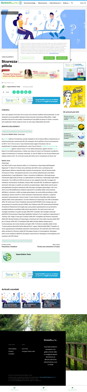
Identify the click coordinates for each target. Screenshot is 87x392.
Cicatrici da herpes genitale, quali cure (10, 305)
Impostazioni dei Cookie (27, 58)
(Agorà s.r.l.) (51, 377)
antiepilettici (6, 149)
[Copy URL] (29, 92)
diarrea (55, 149)
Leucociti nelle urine (69, 151)
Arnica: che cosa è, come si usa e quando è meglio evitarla (70, 126)
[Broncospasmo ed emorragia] (31, 299)
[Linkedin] (26, 92)
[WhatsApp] (22, 92)
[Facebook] (14, 92)
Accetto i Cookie (62, 58)
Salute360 (43, 377)
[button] (83, 3)
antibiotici (45, 146)
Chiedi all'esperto (11, 13)
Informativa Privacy (12, 350)
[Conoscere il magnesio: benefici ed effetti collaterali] (81, 144)
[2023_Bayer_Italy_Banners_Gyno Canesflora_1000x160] (31, 74)
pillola (6, 139)
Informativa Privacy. (54, 53)
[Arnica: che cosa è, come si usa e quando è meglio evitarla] (81, 127)
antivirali (52, 146)
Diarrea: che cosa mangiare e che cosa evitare (69, 117)
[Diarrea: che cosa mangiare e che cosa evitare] (81, 118)
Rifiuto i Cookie (49, 58)
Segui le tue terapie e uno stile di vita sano (17, 131)
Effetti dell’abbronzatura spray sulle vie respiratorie (50, 303)
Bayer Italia (25, 349)
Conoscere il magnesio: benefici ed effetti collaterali (70, 144)
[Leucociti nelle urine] (81, 153)
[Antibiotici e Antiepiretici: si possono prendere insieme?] (81, 136)
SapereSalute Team (13, 86)
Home (4, 13)
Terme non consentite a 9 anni (48, 247)
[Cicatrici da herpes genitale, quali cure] (11, 299)
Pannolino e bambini (9, 247)
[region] (44, 51)
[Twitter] (18, 92)
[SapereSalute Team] (3, 86)
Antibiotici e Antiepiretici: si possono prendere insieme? (69, 136)
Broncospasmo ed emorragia (30, 305)
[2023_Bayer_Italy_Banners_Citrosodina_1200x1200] (74, 96)
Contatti (11, 354)
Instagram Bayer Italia (28, 351)
